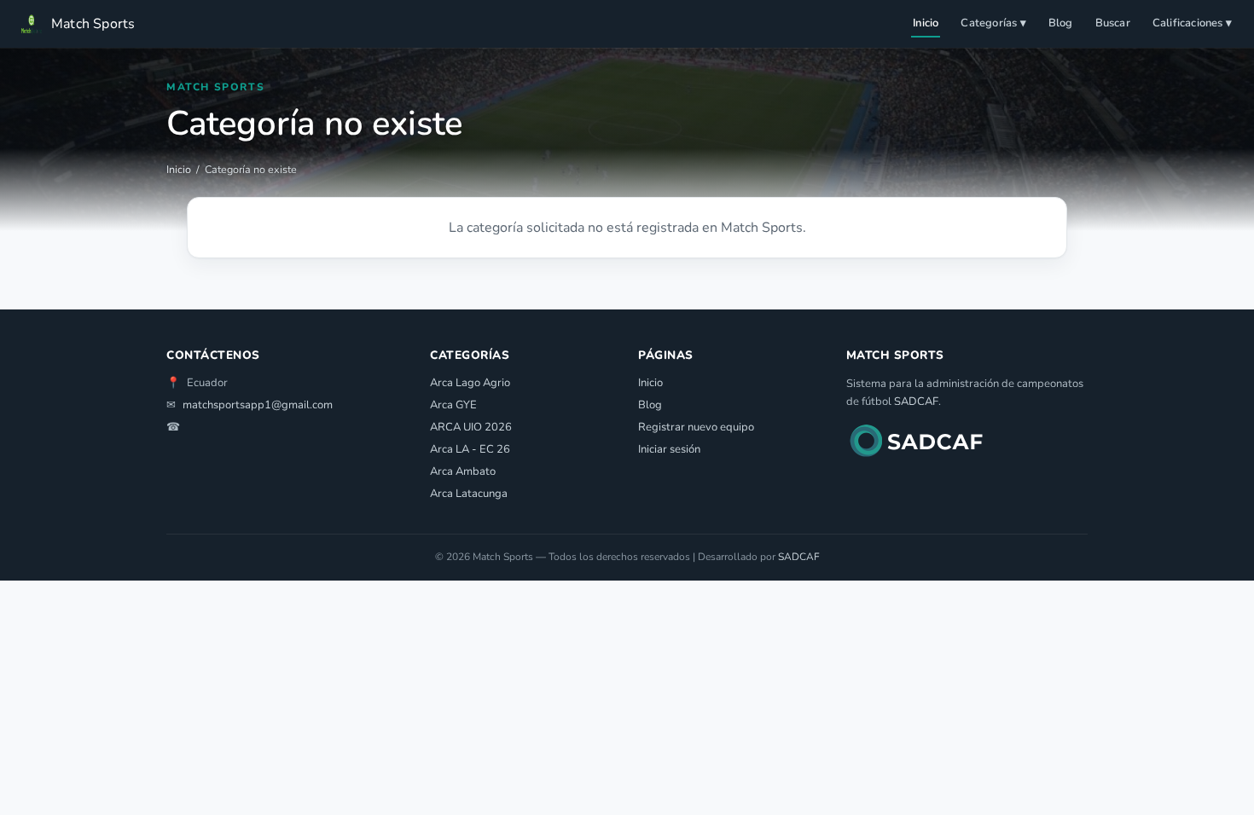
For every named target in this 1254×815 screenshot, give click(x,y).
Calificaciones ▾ (1192, 23)
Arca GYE (453, 405)
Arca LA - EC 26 (470, 449)
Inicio (925, 23)
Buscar (1112, 23)
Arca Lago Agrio (470, 382)
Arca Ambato (463, 471)
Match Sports (93, 23)
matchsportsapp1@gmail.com (258, 405)
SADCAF (916, 401)
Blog (1060, 23)
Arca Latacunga (469, 493)
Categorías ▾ (993, 23)
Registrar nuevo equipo (696, 427)
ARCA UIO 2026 (471, 427)
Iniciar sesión (669, 449)
